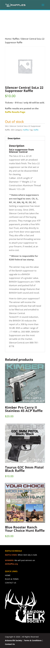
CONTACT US (10, 582)
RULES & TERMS (12, 579)
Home (8, 38)
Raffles (16, 38)
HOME (7, 575)
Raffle (36, 130)
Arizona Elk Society (13, 640)
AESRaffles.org (11, 564)
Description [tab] (14, 138)
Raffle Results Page (15, 112)
